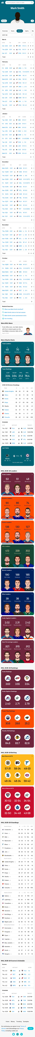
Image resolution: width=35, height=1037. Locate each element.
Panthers (7, 918)
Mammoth (8, 841)
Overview (5, 31)
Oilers (6, 395)
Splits (27, 31)
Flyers (6, 935)
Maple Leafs (8, 922)
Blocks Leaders (7, 570)
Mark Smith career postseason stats (15, 315)
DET (20, 235)
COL (19, 49)
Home (7, 1021)
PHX (19, 53)
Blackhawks (8, 855)
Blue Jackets (8, 943)
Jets (27, 459)
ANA (20, 68)
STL (20, 190)
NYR (19, 153)
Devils (6, 950)
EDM (20, 98)
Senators (7, 911)
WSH (14, 978)
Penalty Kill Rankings (8, 731)
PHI (20, 298)
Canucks (7, 417)
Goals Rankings (7, 671)
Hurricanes (8, 928)
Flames (7, 413)
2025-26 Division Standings (10, 385)
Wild (6, 837)
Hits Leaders (6, 546)
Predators (8, 848)
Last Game (5, 448)
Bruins (6, 907)
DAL (20, 79)
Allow (30, 1028)
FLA (20, 201)
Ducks (6, 399)
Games (20, 31)
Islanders (7, 946)
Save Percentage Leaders (10, 642)
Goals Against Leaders (9, 618)
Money (13, 1021)
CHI (20, 101)
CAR (20, 194)
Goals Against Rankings (9, 691)
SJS (20, 94)
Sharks (4, 21)
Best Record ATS (7, 756)
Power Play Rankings (8, 711)
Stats (12, 31)
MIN (19, 46)
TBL (20, 198)
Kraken (7, 410)
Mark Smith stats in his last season (14, 312)
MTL (13, 1000)
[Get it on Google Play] (17, 1034)
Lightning (7, 899)
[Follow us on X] (21, 1034)
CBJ (20, 187)
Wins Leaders (6, 594)
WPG (14, 985)
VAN (20, 168)
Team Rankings (7, 369)
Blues (6, 844)
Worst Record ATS (8, 788)
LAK (20, 90)
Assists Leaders (7, 498)
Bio (33, 31)
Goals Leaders (6, 474)
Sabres (7, 896)
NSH (19, 131)
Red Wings (8, 914)
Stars (6, 833)
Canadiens (8, 903)
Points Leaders (6, 522)
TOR (24, 1000)
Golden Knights (9, 391)
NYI (19, 138)
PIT (20, 209)
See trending (8, 318)
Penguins (7, 932)
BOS (14, 971)
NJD (20, 179)
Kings (6, 402)
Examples (26, 1021)
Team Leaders (6, 343)
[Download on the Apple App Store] (13, 1034)
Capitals (7, 939)
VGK (24, 1011)
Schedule (5, 422)
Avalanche (8, 829)
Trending (19, 1021)
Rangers (7, 954)
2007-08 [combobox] (4, 35)
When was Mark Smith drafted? (13, 309)
